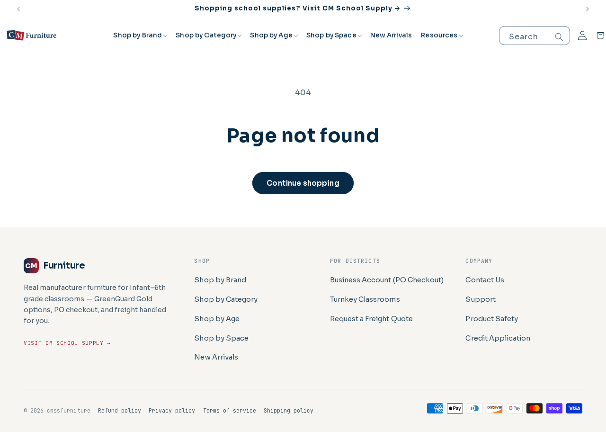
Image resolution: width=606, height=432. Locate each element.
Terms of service (230, 410)
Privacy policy (172, 410)
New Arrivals (391, 35)
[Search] (559, 37)
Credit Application (497, 338)
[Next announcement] (587, 9)
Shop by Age (271, 35)
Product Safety (491, 319)
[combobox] (534, 36)
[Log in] (582, 35)
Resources (439, 35)
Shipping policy (288, 410)
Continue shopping (303, 183)
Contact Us (484, 280)
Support (480, 299)
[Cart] (600, 35)
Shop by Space (331, 35)
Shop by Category (206, 35)
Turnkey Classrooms (365, 299)
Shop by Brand (137, 35)
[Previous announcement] (18, 9)
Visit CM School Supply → (67, 343)
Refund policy (119, 410)
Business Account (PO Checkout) (387, 280)
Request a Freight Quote (371, 319)
